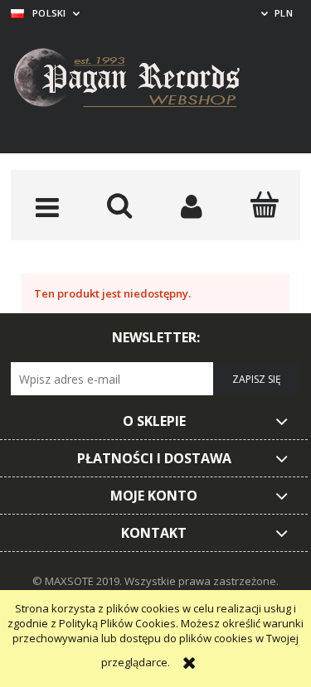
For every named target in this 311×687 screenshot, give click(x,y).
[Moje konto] (192, 206)
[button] (47, 206)
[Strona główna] (139, 80)
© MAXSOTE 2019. (78, 580)
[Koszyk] (264, 204)
